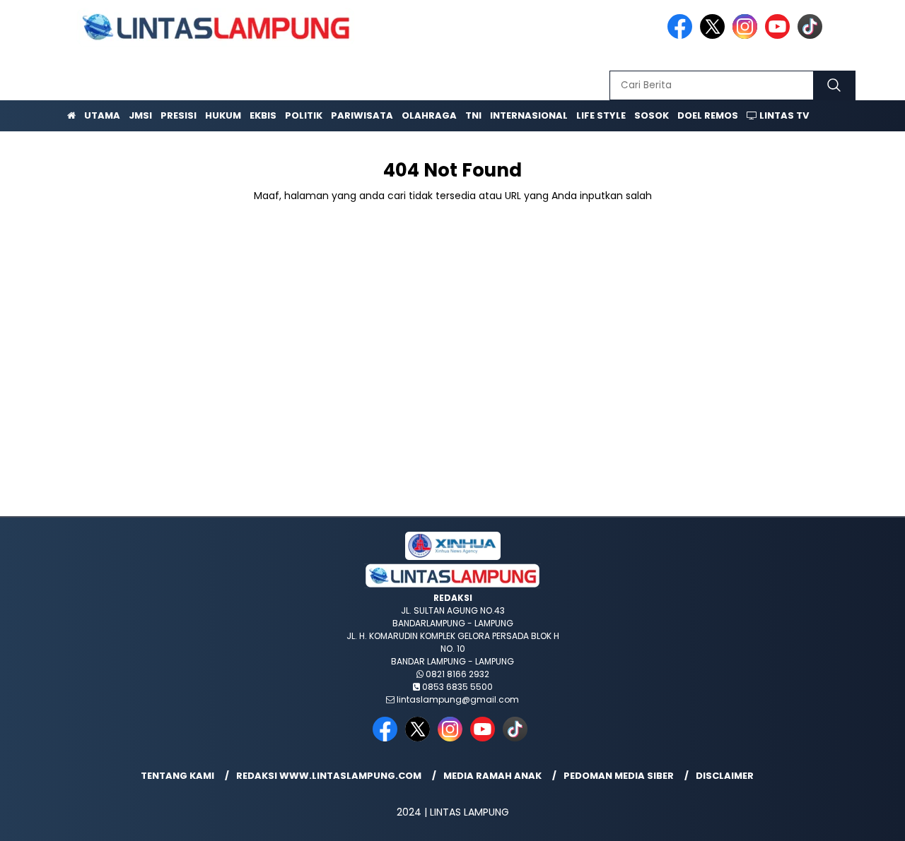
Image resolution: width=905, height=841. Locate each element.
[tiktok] (812, 35)
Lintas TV (783, 115)
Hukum (223, 115)
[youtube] (780, 35)
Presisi (178, 115)
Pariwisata (362, 115)
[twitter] (715, 35)
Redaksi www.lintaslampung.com (328, 775)
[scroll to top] (866, 819)
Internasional (529, 115)
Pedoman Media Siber (619, 775)
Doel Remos (707, 115)
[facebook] (682, 35)
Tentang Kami (177, 775)
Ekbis (263, 115)
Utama (102, 115)
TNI (473, 115)
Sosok (651, 115)
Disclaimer (725, 775)
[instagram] (747, 35)
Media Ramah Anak (492, 775)
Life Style (601, 115)
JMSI (140, 115)
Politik (303, 115)
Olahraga (429, 115)
